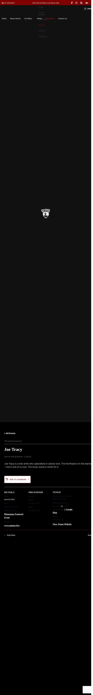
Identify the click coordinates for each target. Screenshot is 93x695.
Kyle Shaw (11, 535)
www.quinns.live (12, 525)
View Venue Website (62, 524)
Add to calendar (18, 479)
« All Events (9, 433)
